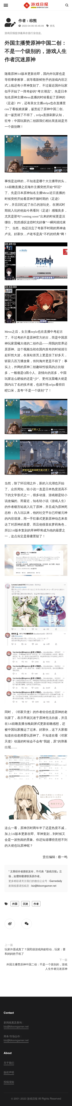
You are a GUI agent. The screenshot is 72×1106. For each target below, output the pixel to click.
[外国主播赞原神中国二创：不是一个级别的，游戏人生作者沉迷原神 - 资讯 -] (36, 5)
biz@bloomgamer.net (43, 885)
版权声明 (9, 1072)
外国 (14, 903)
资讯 (52, 25)
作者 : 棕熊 (27, 20)
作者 (36, 903)
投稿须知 (9, 1082)
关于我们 (9, 1062)
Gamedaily (55, 881)
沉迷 (25, 903)
